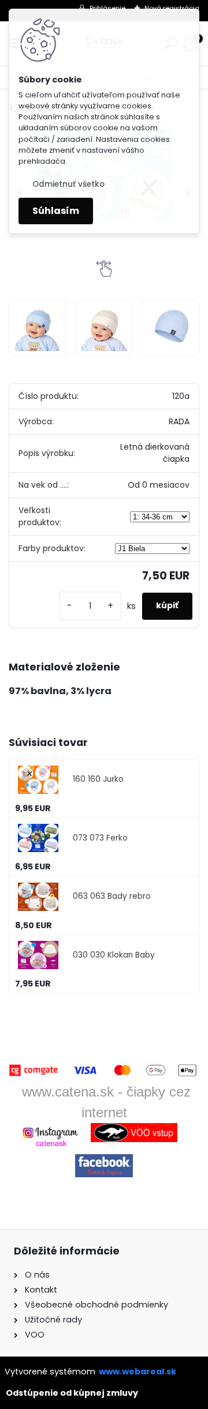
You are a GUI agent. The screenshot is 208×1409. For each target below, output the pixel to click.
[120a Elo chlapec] (37, 327)
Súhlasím (55, 210)
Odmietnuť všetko (68, 184)
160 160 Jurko (98, 779)
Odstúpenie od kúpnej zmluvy (72, 1393)
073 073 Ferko (100, 837)
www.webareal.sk (137, 1371)
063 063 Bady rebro (112, 896)
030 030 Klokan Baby (114, 955)
